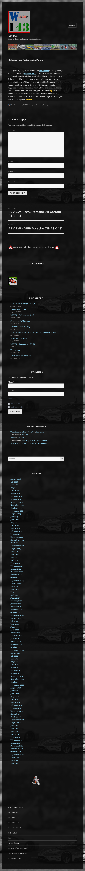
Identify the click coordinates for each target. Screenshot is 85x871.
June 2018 (14, 763)
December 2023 (16, 572)
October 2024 (16, 543)
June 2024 (14, 554)
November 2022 (17, 609)
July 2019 (14, 726)
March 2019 (15, 737)
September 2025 (17, 511)
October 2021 (15, 647)
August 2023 (15, 583)
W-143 (13, 36)
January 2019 (15, 743)
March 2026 (15, 493)
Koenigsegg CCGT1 (18, 309)
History (40, 105)
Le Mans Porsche (15, 828)
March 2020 (15, 702)
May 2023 (14, 592)
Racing (45, 105)
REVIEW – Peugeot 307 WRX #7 (23, 344)
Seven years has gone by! (20, 356)
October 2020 (16, 682)
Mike (12, 438)
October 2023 (15, 578)
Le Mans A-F (13, 813)
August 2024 (15, 549)
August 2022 (15, 618)
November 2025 (17, 505)
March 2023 (15, 598)
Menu (72, 25)
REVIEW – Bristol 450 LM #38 (22, 303)
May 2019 (14, 731)
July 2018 (14, 760)
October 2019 (15, 717)
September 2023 (17, 580)
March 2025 (15, 528)
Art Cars (25, 435)
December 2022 (16, 607)
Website (11, 182)
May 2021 (14, 662)
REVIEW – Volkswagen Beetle (22, 315)
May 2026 (14, 488)
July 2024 (14, 551)
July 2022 (14, 621)
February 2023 (16, 601)
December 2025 (16, 502)
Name (11, 161)
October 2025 (16, 508)
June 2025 (14, 520)
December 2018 (16, 746)
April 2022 (14, 630)
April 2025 (14, 525)
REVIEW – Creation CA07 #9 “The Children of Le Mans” (33, 332)
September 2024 (17, 546)
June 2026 (14, 485)
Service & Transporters (17, 848)
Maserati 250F (30, 73)
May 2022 (14, 627)
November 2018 (16, 749)
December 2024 (16, 537)
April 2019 (14, 734)
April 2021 (14, 665)
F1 (36, 105)
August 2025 (15, 514)
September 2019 (17, 720)
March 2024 (15, 563)
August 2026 (15, 479)
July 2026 (14, 482)
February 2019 (16, 740)
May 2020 (14, 697)
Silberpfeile (13, 833)
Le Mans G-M (13, 818)
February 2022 (16, 636)
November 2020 (17, 679)
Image (31, 105)
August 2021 (15, 653)
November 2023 (17, 575)
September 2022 (17, 615)
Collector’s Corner (15, 808)
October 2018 (15, 752)
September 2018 (17, 755)
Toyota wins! (15, 350)
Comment (13, 130)
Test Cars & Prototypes (17, 853)
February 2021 (16, 670)
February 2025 (16, 531)
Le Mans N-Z (13, 823)
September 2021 (17, 650)
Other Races (13, 843)
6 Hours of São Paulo (18, 338)
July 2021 (14, 656)
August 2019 (15, 723)
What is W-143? (36, 263)
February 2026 (16, 496)
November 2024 (17, 540)
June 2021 (14, 659)
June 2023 (14, 589)
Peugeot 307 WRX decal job (21, 321)
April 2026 (14, 491)
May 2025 (14, 522)
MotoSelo (14, 443)
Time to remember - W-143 (21, 432)
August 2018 (15, 757)
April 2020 (14, 699)
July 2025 (14, 517)
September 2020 (17, 685)
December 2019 (16, 711)
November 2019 (16, 714)
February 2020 (16, 705)
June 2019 (14, 728)
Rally (10, 838)
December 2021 (16, 641)
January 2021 (15, 673)
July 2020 (14, 691)
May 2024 (14, 557)
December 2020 (16, 676)
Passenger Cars (14, 858)
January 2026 (15, 499)
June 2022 (14, 624)
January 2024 (15, 569)
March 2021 (15, 668)
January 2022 (15, 639)
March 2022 (15, 633)
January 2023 (15, 604)
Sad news (40, 432)
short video (44, 70)
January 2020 (15, 708)
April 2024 (14, 560)
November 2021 (16, 644)
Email (11, 171)
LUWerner (14, 105)
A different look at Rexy (20, 327)
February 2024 (16, 566)
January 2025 (15, 534)
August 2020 (15, 688)
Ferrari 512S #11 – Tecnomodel (34, 441)
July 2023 (14, 586)
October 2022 (16, 612)
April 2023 (14, 595)
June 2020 (14, 694)
